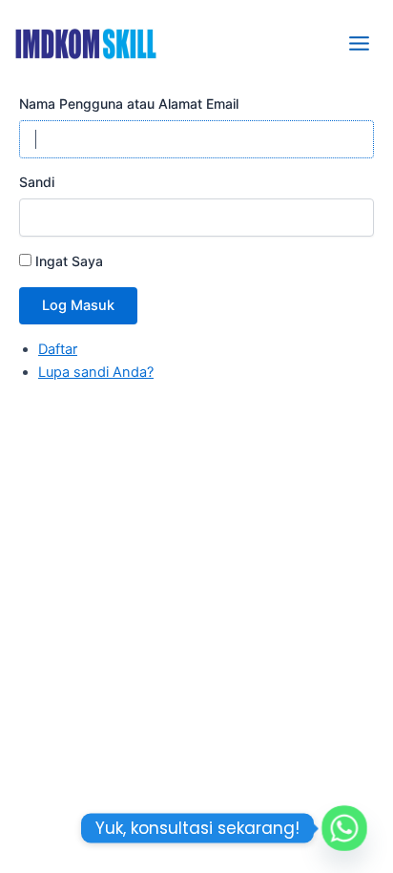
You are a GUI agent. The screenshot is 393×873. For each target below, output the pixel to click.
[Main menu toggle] (359, 43)
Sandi (36, 182)
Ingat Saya (69, 261)
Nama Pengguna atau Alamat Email (128, 103)
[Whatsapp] (344, 828)
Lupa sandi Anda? (96, 372)
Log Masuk (78, 305)
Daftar (57, 349)
